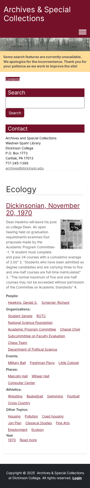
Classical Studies (38, 423)
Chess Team (17, 343)
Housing (14, 416)
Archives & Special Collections (37, 14)
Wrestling (15, 396)
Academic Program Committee (32, 329)
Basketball (35, 396)
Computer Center (21, 383)
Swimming (55, 396)
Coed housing (53, 416)
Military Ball (17, 363)
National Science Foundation (30, 322)
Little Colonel (69, 363)
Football (73, 396)
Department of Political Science (32, 349)
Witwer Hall (40, 376)
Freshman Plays (42, 363)
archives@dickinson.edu (25, 168)
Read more (28, 440)
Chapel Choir (70, 329)
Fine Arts (63, 423)
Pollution (31, 416)
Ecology (37, 430)
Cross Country (19, 403)
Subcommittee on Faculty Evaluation (36, 336)
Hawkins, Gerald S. (22, 302)
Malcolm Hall (18, 376)
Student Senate (20, 316)
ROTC (41, 316)
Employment (17, 430)
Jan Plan (14, 423)
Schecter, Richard (55, 302)
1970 (12, 440)
